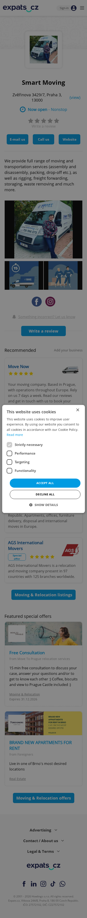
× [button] (77, 410)
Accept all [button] (45, 483)
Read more (15, 435)
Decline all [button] (45, 494)
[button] (43, 505)
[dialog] (43, 459)
